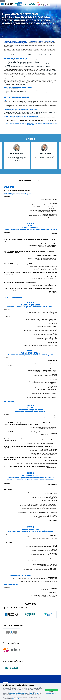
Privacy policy (5, 682)
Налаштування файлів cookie (51, 693)
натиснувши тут (15, 698)
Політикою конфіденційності (33, 693)
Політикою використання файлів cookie (17, 693)
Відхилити (51, 691)
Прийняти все (51, 689)
